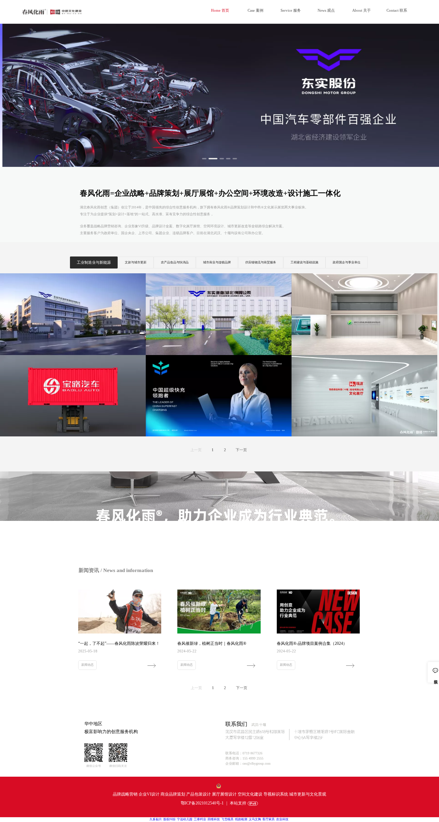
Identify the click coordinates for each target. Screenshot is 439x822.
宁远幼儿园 (184, 819)
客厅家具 (268, 819)
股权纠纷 (169, 819)
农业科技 (282, 819)
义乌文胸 (255, 819)
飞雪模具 (227, 819)
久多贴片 (156, 819)
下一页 (241, 450)
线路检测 (241, 819)
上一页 (196, 450)
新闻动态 (87, 664)
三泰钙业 (200, 819)
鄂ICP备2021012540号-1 (202, 803)
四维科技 (213, 819)
